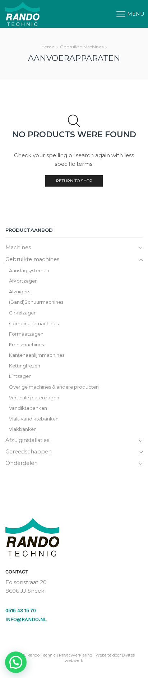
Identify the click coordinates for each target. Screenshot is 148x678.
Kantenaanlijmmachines (36, 355)
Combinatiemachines (34, 323)
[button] (16, 662)
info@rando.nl (26, 619)
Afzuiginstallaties (27, 440)
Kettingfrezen (24, 366)
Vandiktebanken (28, 408)
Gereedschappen (28, 451)
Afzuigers (19, 291)
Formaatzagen (26, 334)
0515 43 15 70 (20, 610)
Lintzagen (20, 376)
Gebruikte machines (81, 46)
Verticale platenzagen (34, 397)
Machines (18, 247)
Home (48, 46)
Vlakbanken (23, 429)
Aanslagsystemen (29, 270)
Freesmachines (26, 344)
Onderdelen (21, 463)
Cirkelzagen (23, 313)
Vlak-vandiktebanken (34, 419)
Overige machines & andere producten (54, 387)
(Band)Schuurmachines (36, 302)
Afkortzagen (23, 281)
